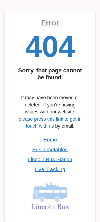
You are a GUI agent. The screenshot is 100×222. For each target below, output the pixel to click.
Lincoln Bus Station (50, 159)
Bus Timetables (50, 149)
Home (50, 139)
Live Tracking (50, 169)
